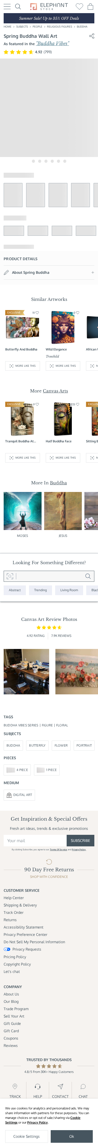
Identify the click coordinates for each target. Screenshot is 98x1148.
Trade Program (16, 1009)
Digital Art (22, 795)
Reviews (11, 1045)
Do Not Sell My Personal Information (34, 942)
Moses (22, 536)
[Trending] (40, 590)
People (37, 26)
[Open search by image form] (10, 576)
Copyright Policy (17, 964)
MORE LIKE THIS (25, 365)
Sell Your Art (14, 1016)
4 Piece (22, 770)
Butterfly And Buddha (21, 349)
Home (7, 26)
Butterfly (37, 745)
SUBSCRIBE (80, 840)
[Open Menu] (7, 6)
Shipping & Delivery (20, 905)
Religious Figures (59, 26)
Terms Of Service (58, 849)
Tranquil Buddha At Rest (19, 441)
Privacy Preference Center (25, 934)
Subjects (22, 26)
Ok (71, 1136)
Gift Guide (12, 1023)
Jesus (63, 536)
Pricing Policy (15, 957)
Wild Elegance (56, 349)
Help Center (14, 897)
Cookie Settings (26, 1136)
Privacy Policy (37, 1122)
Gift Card (11, 1031)
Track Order (14, 912)
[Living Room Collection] (69, 590)
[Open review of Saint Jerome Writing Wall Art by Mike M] (26, 672)
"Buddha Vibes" (52, 43)
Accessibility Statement (23, 927)
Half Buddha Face (59, 441)
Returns (10, 920)
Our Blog (11, 1001)
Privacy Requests (27, 949)
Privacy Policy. (79, 849)
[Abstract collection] (15, 590)
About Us (11, 994)
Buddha (82, 26)
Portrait (84, 745)
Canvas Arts (55, 391)
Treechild (52, 356)
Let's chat (12, 971)
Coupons (11, 1038)
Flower (61, 745)
